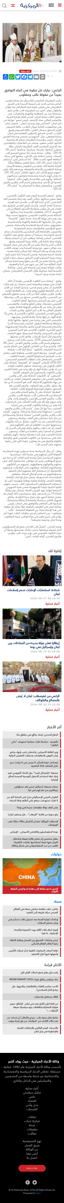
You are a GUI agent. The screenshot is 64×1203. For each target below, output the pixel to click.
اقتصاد (32, 1101)
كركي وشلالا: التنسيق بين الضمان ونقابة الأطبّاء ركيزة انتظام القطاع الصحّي (34, 941)
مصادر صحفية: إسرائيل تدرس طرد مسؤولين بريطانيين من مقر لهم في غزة (36, 788)
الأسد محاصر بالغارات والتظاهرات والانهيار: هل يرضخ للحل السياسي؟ (35, 988)
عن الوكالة (32, 1149)
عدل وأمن (32, 1105)
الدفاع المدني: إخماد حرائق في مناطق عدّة (37, 734)
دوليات (56, 853)
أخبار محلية (53, 603)
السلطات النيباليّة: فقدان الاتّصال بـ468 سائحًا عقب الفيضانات (33, 823)
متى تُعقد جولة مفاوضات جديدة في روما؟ (37, 807)
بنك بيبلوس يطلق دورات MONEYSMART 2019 (33, 979)
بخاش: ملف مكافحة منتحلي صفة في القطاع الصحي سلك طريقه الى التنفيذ (36, 910)
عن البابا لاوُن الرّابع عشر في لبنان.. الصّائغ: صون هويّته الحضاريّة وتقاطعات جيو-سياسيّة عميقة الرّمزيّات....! (34, 1007)
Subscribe (32, 1168)
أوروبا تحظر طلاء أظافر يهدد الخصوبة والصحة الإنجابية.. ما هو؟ (36, 931)
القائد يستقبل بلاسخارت (46, 996)
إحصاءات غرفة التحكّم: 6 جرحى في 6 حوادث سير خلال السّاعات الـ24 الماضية (34, 764)
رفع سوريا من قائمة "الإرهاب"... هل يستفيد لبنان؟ (33, 814)
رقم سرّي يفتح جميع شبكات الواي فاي (39, 972)
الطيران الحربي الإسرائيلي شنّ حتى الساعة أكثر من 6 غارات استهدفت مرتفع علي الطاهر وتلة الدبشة (32, 798)
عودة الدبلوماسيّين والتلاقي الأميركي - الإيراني (34, 831)
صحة (57, 901)
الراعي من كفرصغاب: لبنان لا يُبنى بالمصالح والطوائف (38, 698)
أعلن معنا (32, 1153)
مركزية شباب (32, 1121)
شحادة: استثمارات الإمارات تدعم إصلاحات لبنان (33, 592)
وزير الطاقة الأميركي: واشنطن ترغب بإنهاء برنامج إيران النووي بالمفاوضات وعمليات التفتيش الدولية (33, 753)
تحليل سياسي (32, 1092)
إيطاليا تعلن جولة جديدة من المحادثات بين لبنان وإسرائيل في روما (34, 645)
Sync (38, 1193)
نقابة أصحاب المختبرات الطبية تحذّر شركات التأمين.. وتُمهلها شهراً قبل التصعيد (33, 952)
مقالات (32, 1133)
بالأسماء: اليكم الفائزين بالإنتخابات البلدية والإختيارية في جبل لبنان (37, 1029)
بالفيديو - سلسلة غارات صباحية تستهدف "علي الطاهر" (34, 743)
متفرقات (32, 1129)
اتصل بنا (32, 1157)
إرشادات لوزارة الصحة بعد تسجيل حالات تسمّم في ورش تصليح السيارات (33, 921)
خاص (32, 1096)
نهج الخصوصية (32, 1141)
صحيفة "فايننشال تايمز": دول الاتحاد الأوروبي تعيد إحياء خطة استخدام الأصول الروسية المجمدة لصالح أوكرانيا (33, 776)
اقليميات (32, 1109)
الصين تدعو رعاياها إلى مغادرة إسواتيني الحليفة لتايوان (34, 890)
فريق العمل (32, 1145)
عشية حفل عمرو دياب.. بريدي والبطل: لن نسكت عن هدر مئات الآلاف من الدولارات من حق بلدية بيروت (32, 1019)
